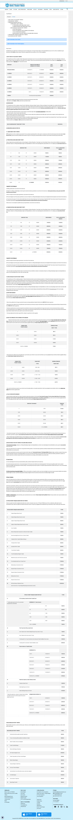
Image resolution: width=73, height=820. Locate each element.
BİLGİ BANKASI (40, 9)
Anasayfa (9, 16)
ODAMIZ (10, 9)
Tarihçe (6, 794)
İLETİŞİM (61, 9)
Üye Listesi (23, 793)
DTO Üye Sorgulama (40, 794)
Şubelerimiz (23, 803)
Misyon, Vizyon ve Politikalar (10, 791)
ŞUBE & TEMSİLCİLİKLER (22, 9)
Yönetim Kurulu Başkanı (9, 797)
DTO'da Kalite (7, 802)
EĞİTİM (50, 9)
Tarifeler (38, 802)
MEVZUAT (35, 9)
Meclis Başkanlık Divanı (9, 796)
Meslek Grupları (23, 797)
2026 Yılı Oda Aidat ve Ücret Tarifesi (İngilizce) (15, 43)
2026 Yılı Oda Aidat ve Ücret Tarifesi (13, 39)
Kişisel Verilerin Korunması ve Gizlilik (11, 793)
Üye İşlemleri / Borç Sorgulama (42, 791)
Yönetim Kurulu (7, 799)
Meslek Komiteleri (24, 796)
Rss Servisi (39, 808)
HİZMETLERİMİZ (29, 9)
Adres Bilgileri (56, 800)
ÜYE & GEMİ (15, 9)
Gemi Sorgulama (40, 796)
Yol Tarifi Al (56, 801)
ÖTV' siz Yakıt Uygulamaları (26, 799)
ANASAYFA (6, 9)
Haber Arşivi (39, 799)
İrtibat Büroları (23, 806)
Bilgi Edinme (39, 805)
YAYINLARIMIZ (46, 9)
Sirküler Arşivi (39, 801)
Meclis (6, 800)
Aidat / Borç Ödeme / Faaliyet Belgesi (43, 793)
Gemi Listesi (23, 794)
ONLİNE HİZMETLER (56, 9)
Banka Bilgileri (23, 791)
